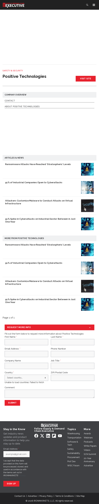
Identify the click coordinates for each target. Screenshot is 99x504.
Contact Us (19, 496)
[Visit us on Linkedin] (48, 436)
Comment (10, 388)
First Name (11, 337)
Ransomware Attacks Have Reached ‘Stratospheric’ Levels (38, 164)
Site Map (80, 496)
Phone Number (58, 349)
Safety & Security (13, 71)
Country (9, 373)
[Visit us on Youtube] (60, 436)
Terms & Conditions (64, 496)
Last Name (57, 337)
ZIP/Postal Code (59, 373)
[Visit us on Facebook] (36, 436)
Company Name (13, 361)
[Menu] (93, 4)
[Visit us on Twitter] (42, 436)
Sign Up (11, 483)
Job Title (56, 361)
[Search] (87, 4)
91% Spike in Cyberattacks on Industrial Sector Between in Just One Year (40, 220)
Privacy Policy (46, 496)
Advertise (32, 496)
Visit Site (85, 78)
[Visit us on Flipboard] (54, 436)
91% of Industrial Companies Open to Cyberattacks (33, 182)
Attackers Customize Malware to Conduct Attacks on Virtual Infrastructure (39, 202)
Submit (12, 403)
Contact (10, 101)
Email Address (12, 349)
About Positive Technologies (22, 107)
